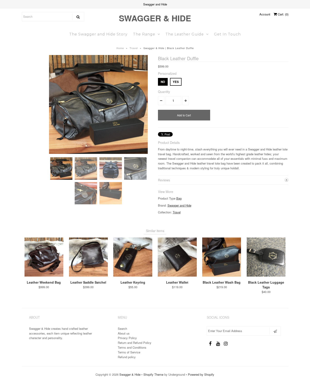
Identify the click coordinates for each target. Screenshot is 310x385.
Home (120, 48)
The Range (144, 34)
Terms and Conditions (132, 347)
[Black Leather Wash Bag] (221, 275)
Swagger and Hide (179, 205)
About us (124, 333)
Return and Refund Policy (134, 342)
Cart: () (282, 14)
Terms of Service (129, 352)
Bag (179, 198)
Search (122, 328)
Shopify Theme (153, 374)
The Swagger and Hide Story (98, 34)
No (163, 82)
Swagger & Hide (155, 18)
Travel (134, 48)
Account (264, 14)
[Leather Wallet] (177, 275)
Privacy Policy (127, 338)
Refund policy (127, 357)
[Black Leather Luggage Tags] (266, 275)
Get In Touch (227, 34)
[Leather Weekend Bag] (44, 275)
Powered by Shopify (201, 374)
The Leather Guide (184, 34)
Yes (176, 82)
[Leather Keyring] (132, 275)
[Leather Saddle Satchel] (88, 275)
